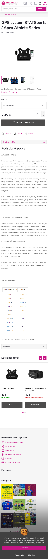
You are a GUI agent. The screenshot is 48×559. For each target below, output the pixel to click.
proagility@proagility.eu (14, 442)
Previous (40, 358)
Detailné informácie (8, 92)
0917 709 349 (10, 450)
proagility (8, 458)
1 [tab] (23, 412)
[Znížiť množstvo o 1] (43, 115)
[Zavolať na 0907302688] (30, 3)
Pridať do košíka (25, 122)
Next (44, 358)
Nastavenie (19, 555)
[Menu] (45, 3)
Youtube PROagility (12, 462)
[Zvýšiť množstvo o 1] (43, 112)
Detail (12, 405)
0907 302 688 (10, 446)
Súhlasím (25, 548)
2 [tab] (25, 412)
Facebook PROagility (13, 454)
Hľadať (41, 9)
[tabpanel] (12, 386)
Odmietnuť (31, 555)
